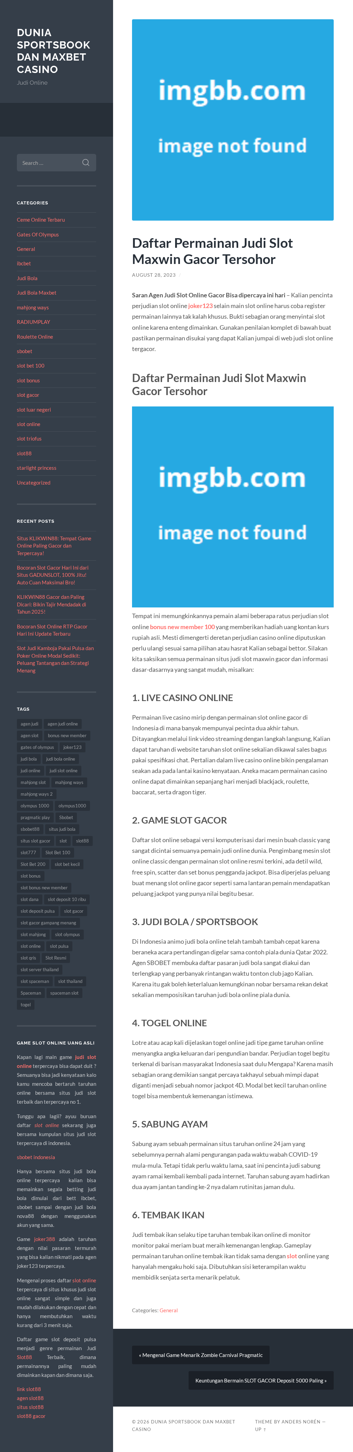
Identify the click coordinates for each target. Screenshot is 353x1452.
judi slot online (64, 770)
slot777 (28, 852)
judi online (30, 770)
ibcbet (24, 263)
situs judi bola (62, 829)
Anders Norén (301, 1421)
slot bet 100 (30, 365)
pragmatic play (35, 817)
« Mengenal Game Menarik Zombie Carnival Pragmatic (201, 1355)
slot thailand (70, 981)
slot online (28, 424)
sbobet (24, 351)
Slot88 (24, 1357)
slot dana (30, 899)
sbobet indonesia (36, 1157)
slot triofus (29, 438)
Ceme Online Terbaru (41, 219)
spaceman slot (64, 993)
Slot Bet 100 (58, 852)
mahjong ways (33, 307)
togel (26, 1004)
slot (63, 841)
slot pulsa (59, 946)
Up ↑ (261, 1429)
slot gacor (28, 395)
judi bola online (60, 759)
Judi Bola (27, 278)
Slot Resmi (56, 958)
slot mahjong (33, 934)
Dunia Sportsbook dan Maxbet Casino (53, 51)
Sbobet (66, 817)
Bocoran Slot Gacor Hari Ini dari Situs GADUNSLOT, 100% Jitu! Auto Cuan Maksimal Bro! (53, 574)
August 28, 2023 (154, 275)
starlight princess (37, 468)
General (26, 249)
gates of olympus (37, 747)
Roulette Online (35, 336)
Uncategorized (33, 482)
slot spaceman (35, 981)
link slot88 (29, 1389)
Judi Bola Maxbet (37, 292)
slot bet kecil (67, 864)
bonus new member (67, 735)
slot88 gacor (31, 1416)
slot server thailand (40, 969)
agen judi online (63, 724)
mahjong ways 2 (37, 794)
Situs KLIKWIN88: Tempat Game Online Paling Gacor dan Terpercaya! (54, 545)
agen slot (30, 735)
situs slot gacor (35, 841)
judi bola (29, 759)
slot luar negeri (34, 409)
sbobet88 (30, 829)
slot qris (28, 958)
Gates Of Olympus (38, 234)
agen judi (29, 724)
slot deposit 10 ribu (67, 899)
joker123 (72, 747)
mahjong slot (33, 782)
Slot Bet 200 (33, 864)
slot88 (24, 453)
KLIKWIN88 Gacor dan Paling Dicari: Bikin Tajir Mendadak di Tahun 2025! (51, 604)
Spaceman (31, 993)
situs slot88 (30, 1407)
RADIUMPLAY (33, 322)
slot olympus (67, 934)
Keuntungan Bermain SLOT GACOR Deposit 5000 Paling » (261, 1380)
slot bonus (28, 380)
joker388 (44, 1239)
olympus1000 (72, 805)
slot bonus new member (44, 887)
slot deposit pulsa (38, 911)
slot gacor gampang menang (48, 922)
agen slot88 (30, 1398)
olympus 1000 (35, 805)
